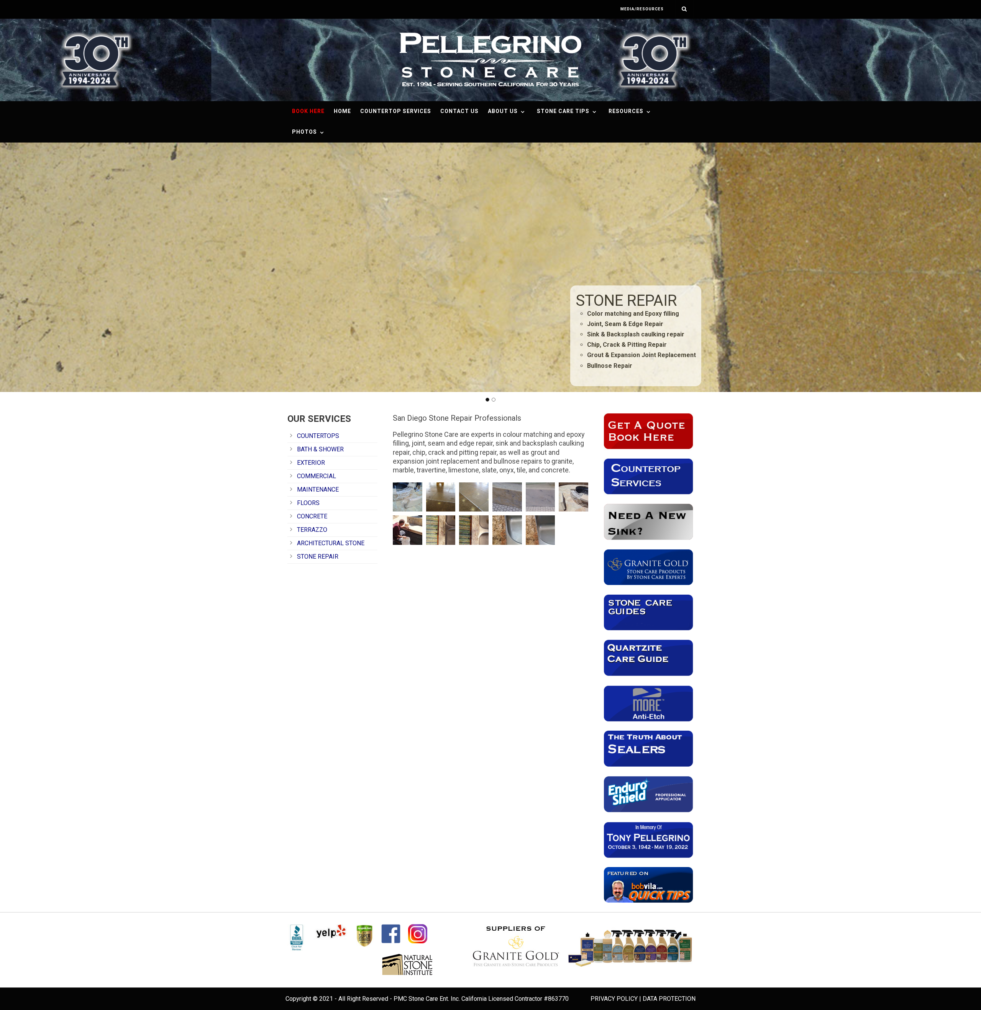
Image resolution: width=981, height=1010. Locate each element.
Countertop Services (395, 111)
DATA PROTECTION (669, 998)
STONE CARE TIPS (563, 111)
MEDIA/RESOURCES (642, 9)
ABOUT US (503, 111)
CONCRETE (312, 516)
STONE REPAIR (317, 556)
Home (342, 111)
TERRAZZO (312, 529)
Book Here (308, 111)
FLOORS (308, 503)
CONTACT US (459, 111)
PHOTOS (304, 132)
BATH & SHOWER (320, 449)
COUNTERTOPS (318, 435)
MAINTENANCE (318, 489)
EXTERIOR (311, 462)
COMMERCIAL (316, 476)
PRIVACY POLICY (614, 998)
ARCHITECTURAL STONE (330, 543)
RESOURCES (626, 111)
